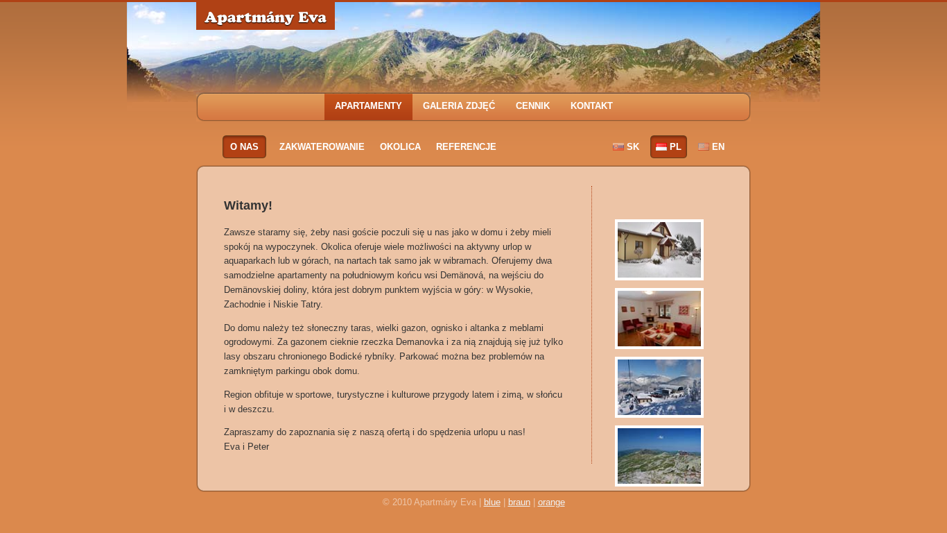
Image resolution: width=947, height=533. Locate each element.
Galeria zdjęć (459, 106)
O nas (244, 147)
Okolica (400, 147)
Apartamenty (368, 106)
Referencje (466, 147)
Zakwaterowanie (322, 147)
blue (492, 502)
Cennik (533, 106)
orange (551, 502)
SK (633, 147)
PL (675, 147)
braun (519, 502)
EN (718, 147)
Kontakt (592, 106)
